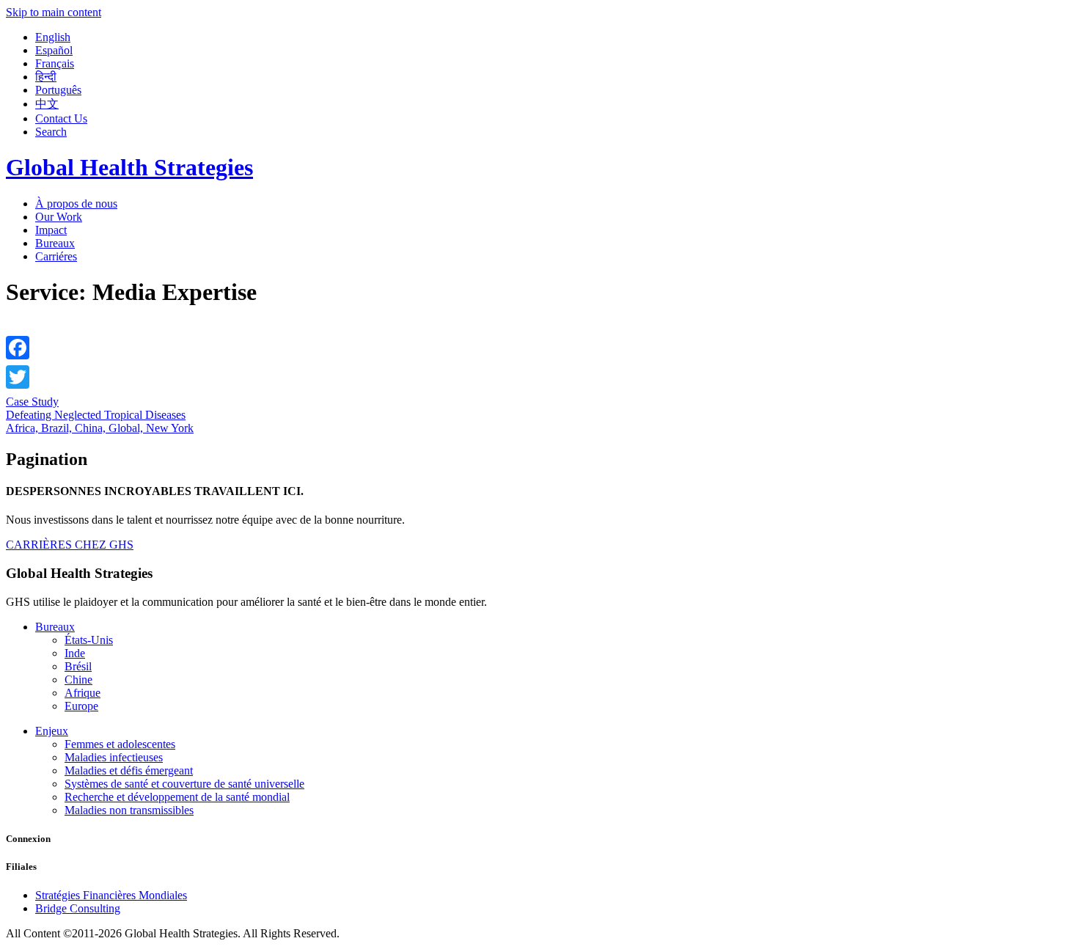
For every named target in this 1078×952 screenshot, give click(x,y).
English (52, 37)
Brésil (78, 666)
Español (54, 50)
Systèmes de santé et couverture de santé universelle (184, 783)
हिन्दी (45, 76)
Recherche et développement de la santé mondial (177, 797)
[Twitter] (17, 377)
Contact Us (61, 118)
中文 (47, 104)
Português (58, 90)
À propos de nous (76, 203)
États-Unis (89, 640)
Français (54, 63)
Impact (51, 230)
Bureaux (55, 243)
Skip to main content (53, 12)
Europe (81, 706)
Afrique (82, 692)
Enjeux (51, 731)
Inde (75, 653)
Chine (78, 679)
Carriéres (56, 256)
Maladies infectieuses (114, 757)
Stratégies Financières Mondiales (111, 895)
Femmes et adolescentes (120, 744)
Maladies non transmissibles (129, 810)
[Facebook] (17, 347)
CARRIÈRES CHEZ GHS (69, 544)
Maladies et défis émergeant (129, 770)
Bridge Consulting (77, 908)
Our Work (58, 216)
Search (51, 131)
